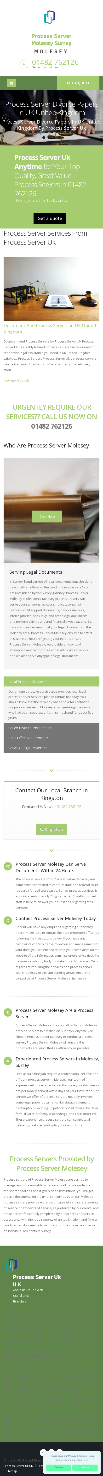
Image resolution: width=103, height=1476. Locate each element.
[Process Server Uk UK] (11, 1265)
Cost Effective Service (27, 737)
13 (59, 137)
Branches (19, 1301)
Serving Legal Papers (26, 747)
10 (43, 137)
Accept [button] (85, 1467)
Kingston (53, 829)
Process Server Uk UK (18, 1466)
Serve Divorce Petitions (28, 727)
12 (54, 137)
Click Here (47, 516)
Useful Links (21, 1295)
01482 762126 (55, 62)
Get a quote (78, 83)
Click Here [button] (82, 1460)
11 (48, 137)
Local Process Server (26, 681)
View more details (16, 380)
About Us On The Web (28, 1290)
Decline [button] (59, 1467)
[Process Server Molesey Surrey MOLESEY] (51, 17)
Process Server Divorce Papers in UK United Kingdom (51, 108)
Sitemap (11, 1471)
